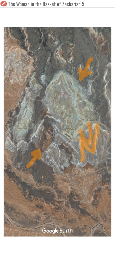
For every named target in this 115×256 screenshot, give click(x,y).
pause (8, 248)
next (70, 248)
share (107, 248)
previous (45, 248)
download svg (99, 248)
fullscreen (90, 248)
